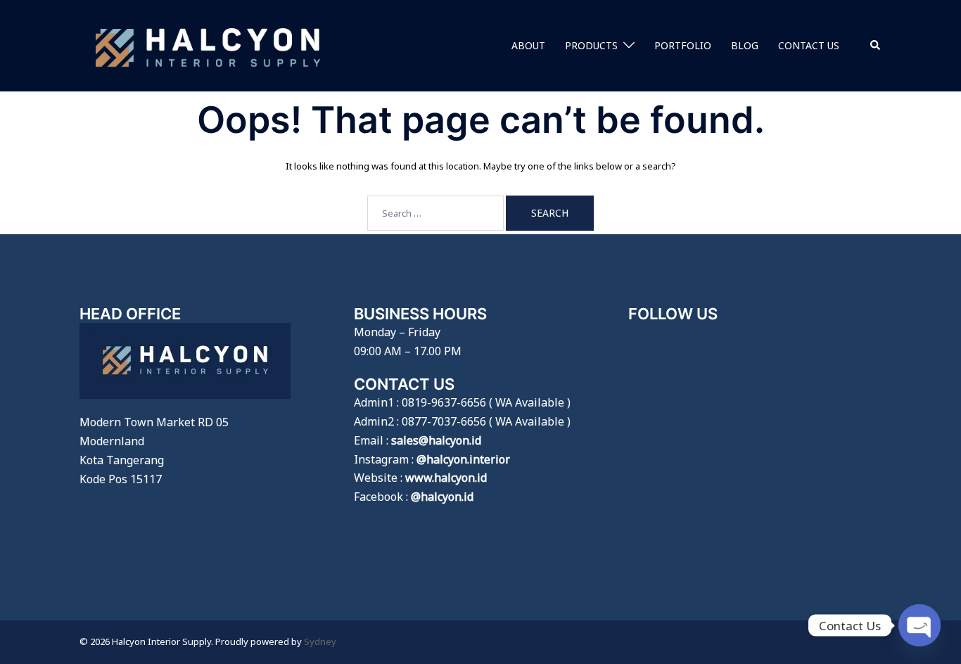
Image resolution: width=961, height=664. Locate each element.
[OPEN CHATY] (919, 625)
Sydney (320, 641)
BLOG (744, 45)
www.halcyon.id (446, 477)
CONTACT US (808, 45)
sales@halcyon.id (436, 440)
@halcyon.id (442, 496)
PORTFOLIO (682, 45)
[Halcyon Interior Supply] (207, 44)
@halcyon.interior (463, 459)
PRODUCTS (591, 45)
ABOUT (528, 45)
